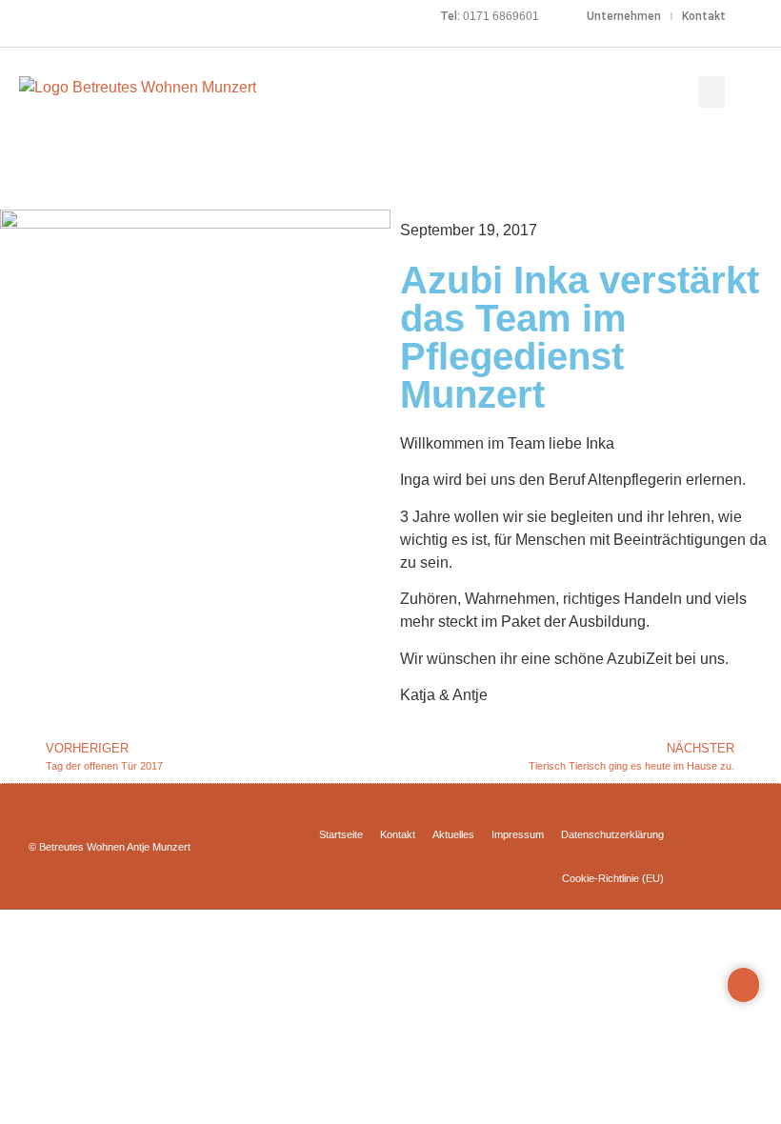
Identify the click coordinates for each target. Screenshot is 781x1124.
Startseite (341, 834)
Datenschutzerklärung (612, 834)
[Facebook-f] (11, 16)
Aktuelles (453, 834)
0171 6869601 (501, 16)
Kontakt (704, 16)
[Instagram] (39, 16)
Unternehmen (624, 16)
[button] (711, 92)
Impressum (517, 834)
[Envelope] (66, 16)
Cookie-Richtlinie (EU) (613, 878)
